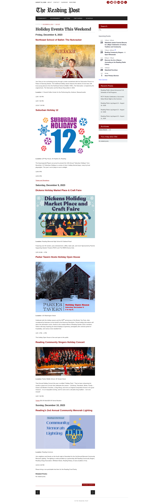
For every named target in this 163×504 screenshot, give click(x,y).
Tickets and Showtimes (42, 180)
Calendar (64, 2)
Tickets (38, 400)
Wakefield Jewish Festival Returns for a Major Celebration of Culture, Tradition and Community (116, 45)
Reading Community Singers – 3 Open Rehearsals (115, 53)
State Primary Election (112, 76)
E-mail (122, 2)
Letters (67, 18)
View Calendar (103, 80)
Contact (56, 2)
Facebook (108, 2)
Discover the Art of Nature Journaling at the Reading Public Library (115, 62)
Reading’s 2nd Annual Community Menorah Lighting (64, 410)
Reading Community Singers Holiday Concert (60, 342)
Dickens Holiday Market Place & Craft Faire (59, 190)
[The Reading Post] (58, 13)
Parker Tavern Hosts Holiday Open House (58, 257)
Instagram (115, 2)
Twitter (111, 2)
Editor (58, 24)
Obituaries (78, 18)
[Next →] (93, 492)
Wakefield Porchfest (111, 70)
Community (41, 18)
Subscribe (72, 2)
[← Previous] (38, 492)
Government (55, 18)
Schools (89, 18)
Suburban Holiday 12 (47, 110)
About (49, 2)
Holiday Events (88, 484)
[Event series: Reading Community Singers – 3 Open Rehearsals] (115, 50)
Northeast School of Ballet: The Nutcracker (59, 40)
